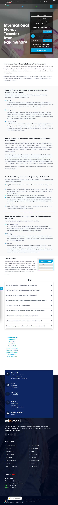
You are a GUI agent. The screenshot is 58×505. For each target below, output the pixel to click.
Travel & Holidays (34, 445)
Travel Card (33, 457)
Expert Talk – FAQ (20, 502)
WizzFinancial (20, 501)
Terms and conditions (11, 466)
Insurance (32, 451)
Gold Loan (8, 448)
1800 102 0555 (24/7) (12, 352)
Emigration (9, 463)
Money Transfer (34, 448)
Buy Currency (33, 454)
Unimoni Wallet (10, 454)
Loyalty (8, 2)
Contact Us (33, 463)
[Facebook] (40, 1)
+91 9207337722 (14, 387)
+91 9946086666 (12, 356)
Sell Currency (9, 457)
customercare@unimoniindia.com (12, 1)
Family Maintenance (35, 460)
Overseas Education (11, 460)
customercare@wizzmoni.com (17, 407)
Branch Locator (10, 451)
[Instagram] (46, 1)
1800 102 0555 (25, 1)
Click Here (13, 414)
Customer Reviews (9, 502)
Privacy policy (33, 466)
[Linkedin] (44, 1)
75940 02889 (12, 354)
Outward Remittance (11, 445)
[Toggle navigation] (51, 6)
